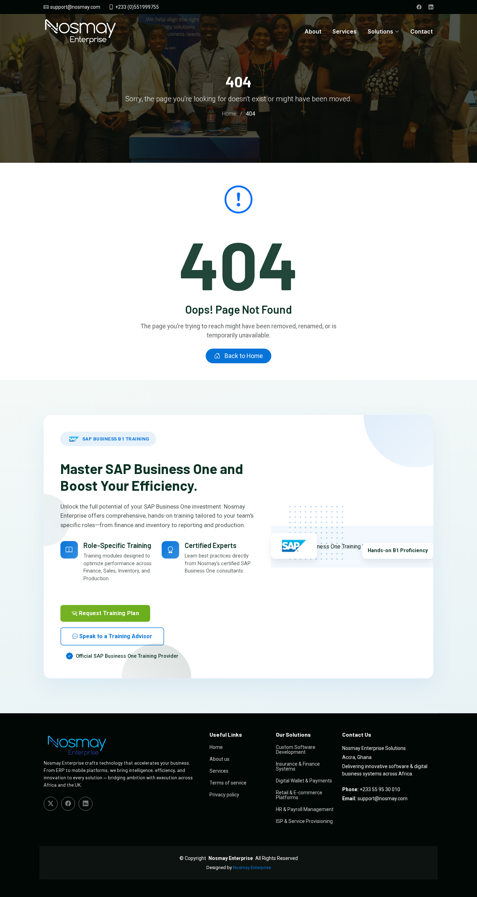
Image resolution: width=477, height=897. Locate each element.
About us (219, 759)
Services (344, 31)
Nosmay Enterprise (252, 867)
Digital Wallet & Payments (304, 780)
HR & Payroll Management (304, 809)
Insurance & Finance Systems (298, 766)
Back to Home (243, 355)
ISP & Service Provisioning (304, 821)
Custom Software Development (295, 749)
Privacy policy (224, 794)
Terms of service (228, 782)
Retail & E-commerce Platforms (299, 795)
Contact (421, 31)
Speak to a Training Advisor (115, 636)
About (312, 31)
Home (229, 113)
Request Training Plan (108, 613)
